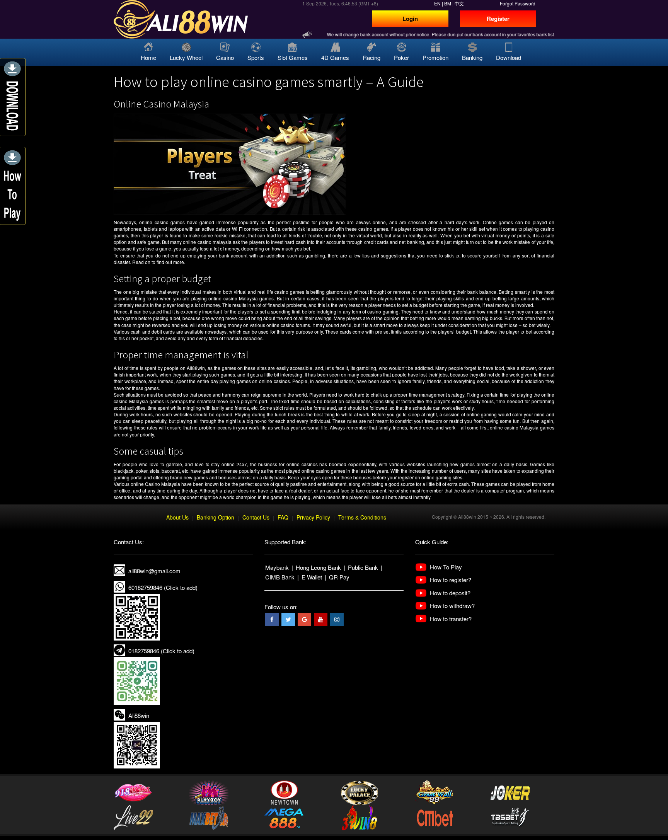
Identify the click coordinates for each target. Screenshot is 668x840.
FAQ (283, 517)
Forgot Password (517, 3)
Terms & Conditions (362, 517)
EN (437, 3)
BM (447, 3)
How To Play (446, 567)
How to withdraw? (452, 605)
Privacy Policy (313, 517)
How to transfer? (451, 619)
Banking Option (215, 517)
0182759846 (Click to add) (161, 651)
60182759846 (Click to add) (163, 587)
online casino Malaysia (233, 298)
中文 (459, 3)
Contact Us (255, 517)
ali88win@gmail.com (154, 571)
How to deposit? (450, 593)
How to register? (450, 580)
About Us (177, 517)
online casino (153, 222)
